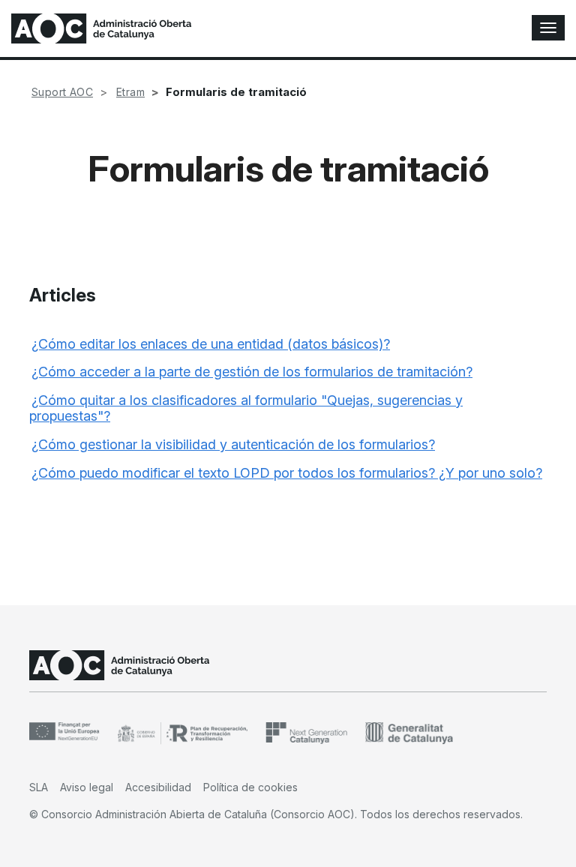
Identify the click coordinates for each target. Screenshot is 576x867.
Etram (130, 92)
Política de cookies (250, 787)
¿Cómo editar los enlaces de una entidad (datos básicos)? (211, 344)
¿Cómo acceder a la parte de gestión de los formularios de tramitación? (252, 372)
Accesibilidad (158, 787)
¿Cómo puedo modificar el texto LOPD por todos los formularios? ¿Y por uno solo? (287, 473)
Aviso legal (86, 787)
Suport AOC (62, 92)
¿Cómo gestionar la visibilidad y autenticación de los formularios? (233, 444)
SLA (38, 787)
